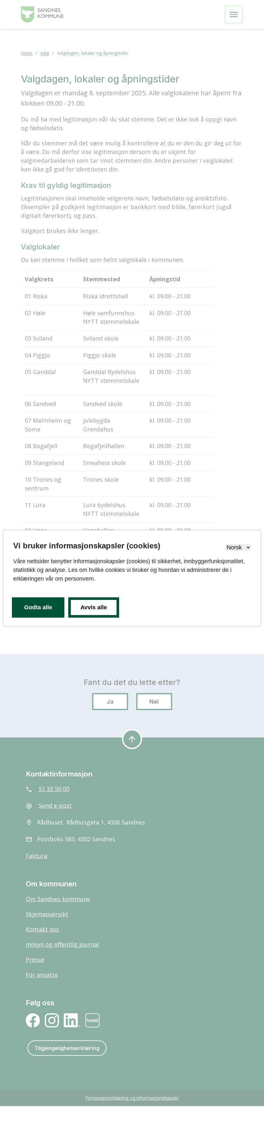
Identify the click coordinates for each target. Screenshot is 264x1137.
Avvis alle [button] (93, 607)
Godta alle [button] (38, 607)
